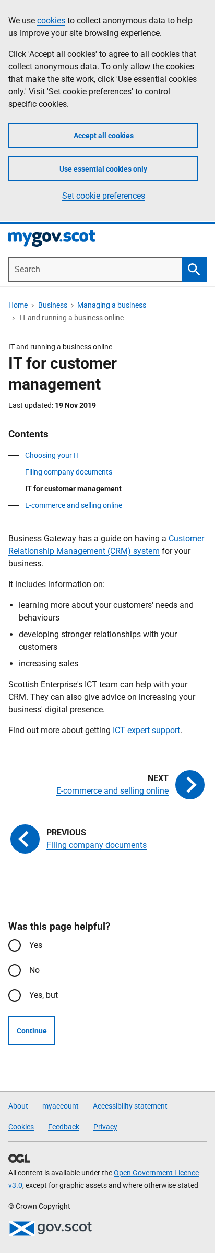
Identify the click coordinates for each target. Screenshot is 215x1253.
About (18, 1106)
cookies (51, 21)
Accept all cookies (104, 135)
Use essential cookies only (103, 169)
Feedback (63, 1127)
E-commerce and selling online (73, 505)
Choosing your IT (52, 455)
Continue (32, 1031)
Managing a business (111, 305)
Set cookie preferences (103, 196)
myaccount (60, 1106)
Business (52, 305)
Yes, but (43, 995)
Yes (35, 945)
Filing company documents (68, 472)
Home (18, 305)
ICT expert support (146, 730)
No (34, 970)
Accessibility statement (130, 1106)
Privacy (105, 1127)
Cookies (21, 1127)
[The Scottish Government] (50, 1228)
